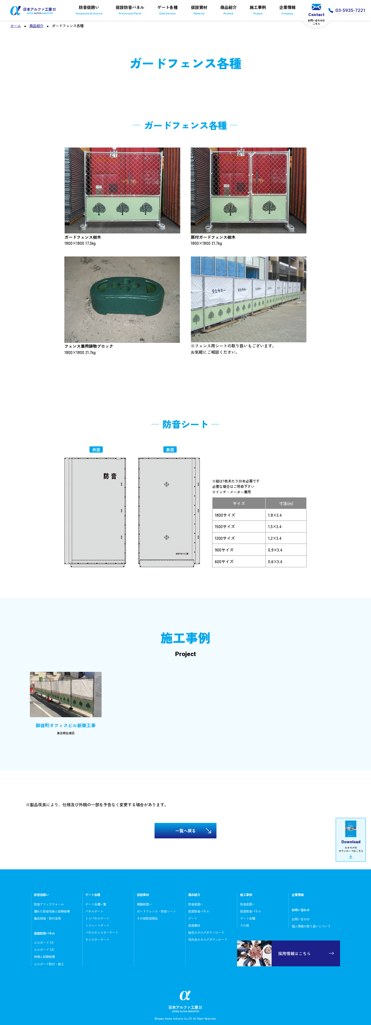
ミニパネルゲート (97, 918)
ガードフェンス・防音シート (156, 911)
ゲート (192, 918)
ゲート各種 (167, 9)
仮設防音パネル (130, 9)
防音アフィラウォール (49, 904)
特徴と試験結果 (44, 956)
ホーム (15, 25)
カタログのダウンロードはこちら (351, 845)
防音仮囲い (89, 9)
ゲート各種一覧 (95, 904)
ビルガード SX (44, 942)
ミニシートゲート (97, 925)
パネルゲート (94, 911)
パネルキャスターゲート (101, 932)
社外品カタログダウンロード (207, 939)
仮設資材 (199, 9)
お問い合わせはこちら (316, 19)
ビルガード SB (44, 949)
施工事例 (258, 9)
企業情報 (287, 9)
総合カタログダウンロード (206, 932)
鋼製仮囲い (144, 904)
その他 (244, 925)
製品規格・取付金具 (47, 918)
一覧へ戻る (185, 830)
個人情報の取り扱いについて (311, 926)
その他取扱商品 (147, 918)
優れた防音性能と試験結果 (52, 911)
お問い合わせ (301, 919)
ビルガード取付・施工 (49, 964)
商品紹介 (228, 9)
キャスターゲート (97, 939)
